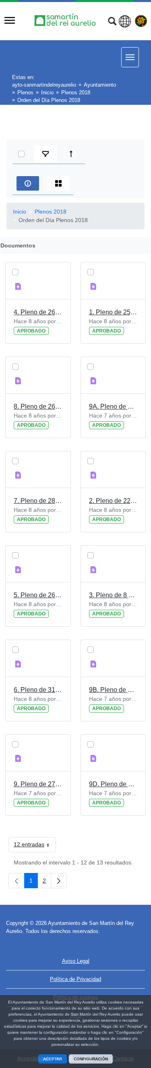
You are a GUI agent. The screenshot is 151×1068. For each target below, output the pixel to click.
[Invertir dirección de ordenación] (72, 154)
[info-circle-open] (28, 183)
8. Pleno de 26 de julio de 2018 (38, 406)
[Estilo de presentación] (58, 183)
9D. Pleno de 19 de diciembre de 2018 (113, 784)
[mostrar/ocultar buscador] (112, 22)
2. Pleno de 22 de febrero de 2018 (113, 500)
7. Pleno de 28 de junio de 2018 (38, 500)
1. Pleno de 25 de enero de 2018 (113, 312)
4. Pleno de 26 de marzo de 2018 (38, 312)
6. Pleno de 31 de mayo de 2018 (38, 689)
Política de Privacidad (75, 979)
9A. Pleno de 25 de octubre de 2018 (113, 406)
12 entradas (35, 846)
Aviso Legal (75, 961)
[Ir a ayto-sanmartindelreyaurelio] (66, 20)
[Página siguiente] (59, 880)
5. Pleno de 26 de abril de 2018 (38, 595)
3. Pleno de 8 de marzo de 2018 (113, 595)
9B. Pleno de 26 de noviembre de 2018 (113, 689)
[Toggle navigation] (9, 20)
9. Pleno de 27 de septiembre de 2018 (38, 784)
